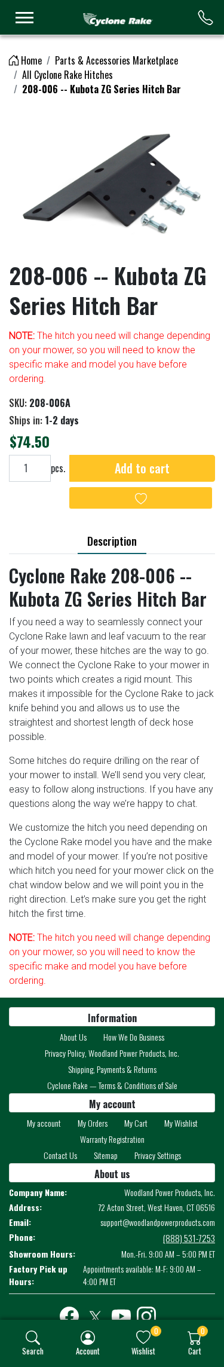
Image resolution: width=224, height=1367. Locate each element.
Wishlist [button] (143, 1350)
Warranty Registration (112, 1139)
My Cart (136, 1123)
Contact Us (60, 1155)
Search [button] (33, 1350)
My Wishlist (181, 1123)
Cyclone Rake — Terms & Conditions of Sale (112, 1085)
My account (44, 1123)
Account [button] (88, 1350)
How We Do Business (133, 1036)
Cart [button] (194, 1350)
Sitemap (106, 1155)
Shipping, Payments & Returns (112, 1069)
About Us (73, 1036)
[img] (33, 1338)
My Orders (93, 1123)
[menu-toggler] (24, 17)
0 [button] (156, 1331)
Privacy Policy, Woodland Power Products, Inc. (112, 1053)
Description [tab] (112, 541)
